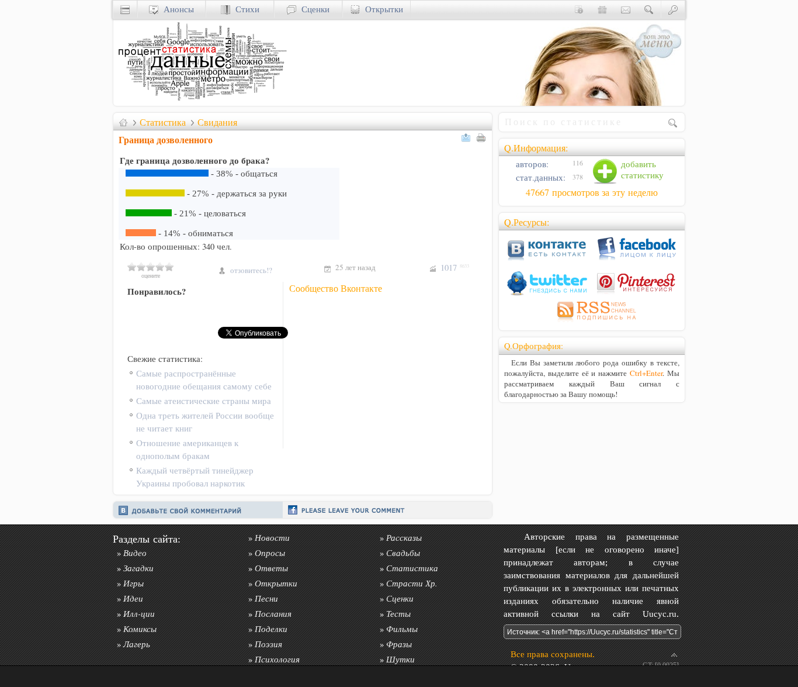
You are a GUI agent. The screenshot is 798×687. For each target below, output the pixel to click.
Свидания (217, 122)
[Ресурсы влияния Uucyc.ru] (123, 122)
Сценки (312, 9)
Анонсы (176, 9)
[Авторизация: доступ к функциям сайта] (673, 9)
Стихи (244, 9)
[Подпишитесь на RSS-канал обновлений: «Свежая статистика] (591, 321)
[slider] (150, 266)
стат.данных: (539, 177)
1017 (454, 267)
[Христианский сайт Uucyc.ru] (201, 102)
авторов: (531, 164)
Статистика (163, 122)
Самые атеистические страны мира (203, 400)
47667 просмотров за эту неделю (592, 192)
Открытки (381, 9)
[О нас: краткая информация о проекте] (579, 9)
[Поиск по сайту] (649, 9)
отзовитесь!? (251, 270)
